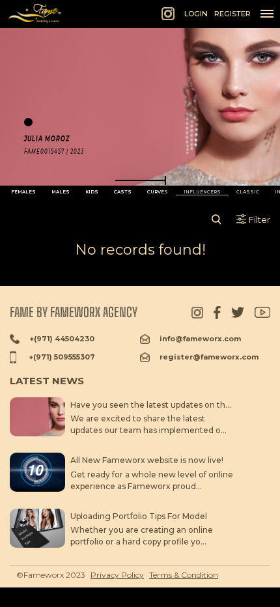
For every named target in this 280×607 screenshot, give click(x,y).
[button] (140, 180)
